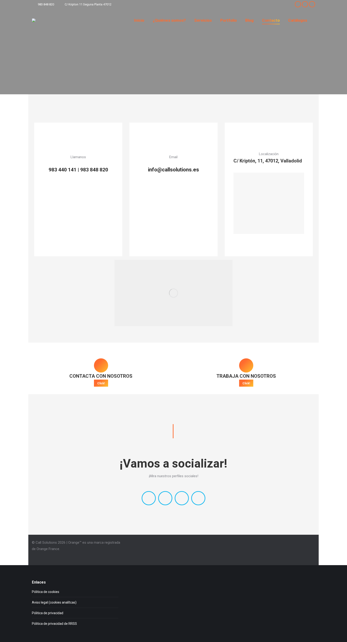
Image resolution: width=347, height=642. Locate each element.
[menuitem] (139, 20)
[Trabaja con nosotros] (246, 365)
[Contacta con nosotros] (101, 365)
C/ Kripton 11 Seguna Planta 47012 (88, 4)
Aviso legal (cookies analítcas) (54, 602)
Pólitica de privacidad (47, 613)
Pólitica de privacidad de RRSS (54, 623)
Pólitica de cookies (45, 592)
